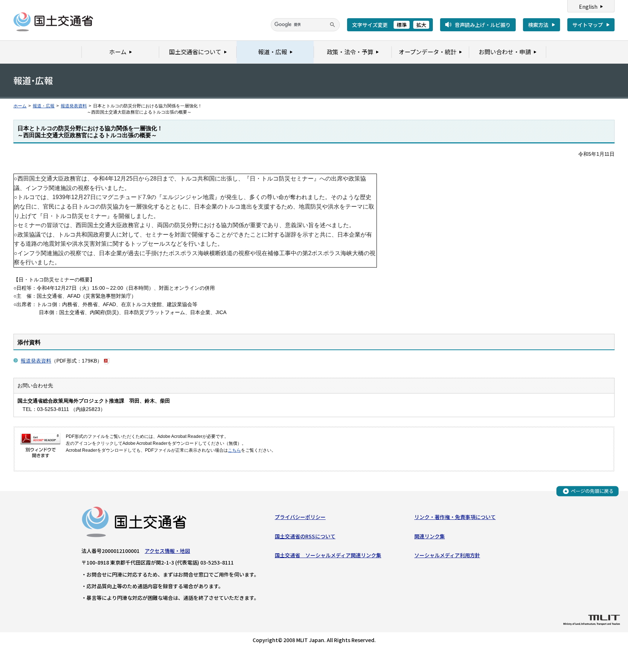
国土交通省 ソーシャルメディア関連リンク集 (328, 555)
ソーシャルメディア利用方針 (447, 555)
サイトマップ (587, 24)
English (588, 6)
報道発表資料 (74, 105)
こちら (234, 450)
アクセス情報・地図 (167, 550)
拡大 (421, 24)
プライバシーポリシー (300, 517)
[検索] (332, 24)
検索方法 (538, 24)
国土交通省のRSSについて (305, 536)
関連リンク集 (429, 536)
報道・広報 (44, 105)
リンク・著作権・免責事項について (455, 517)
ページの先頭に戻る (592, 490)
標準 (401, 24)
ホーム (20, 105)
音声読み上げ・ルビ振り (483, 24)
